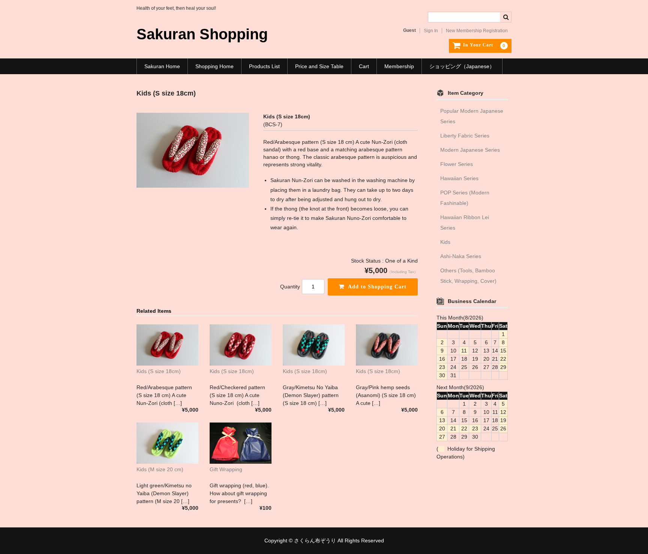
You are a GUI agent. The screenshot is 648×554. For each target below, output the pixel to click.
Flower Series (456, 164)
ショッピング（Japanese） (462, 66)
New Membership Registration (477, 30)
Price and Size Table (319, 66)
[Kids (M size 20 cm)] (167, 443)
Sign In (431, 30)
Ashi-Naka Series (460, 256)
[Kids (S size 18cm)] (167, 345)
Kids (445, 242)
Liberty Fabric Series (464, 136)
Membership (399, 66)
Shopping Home (214, 66)
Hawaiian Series (459, 178)
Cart (364, 66)
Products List (264, 66)
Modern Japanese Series (470, 150)
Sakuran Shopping (202, 34)
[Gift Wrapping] (241, 443)
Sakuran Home (162, 66)
